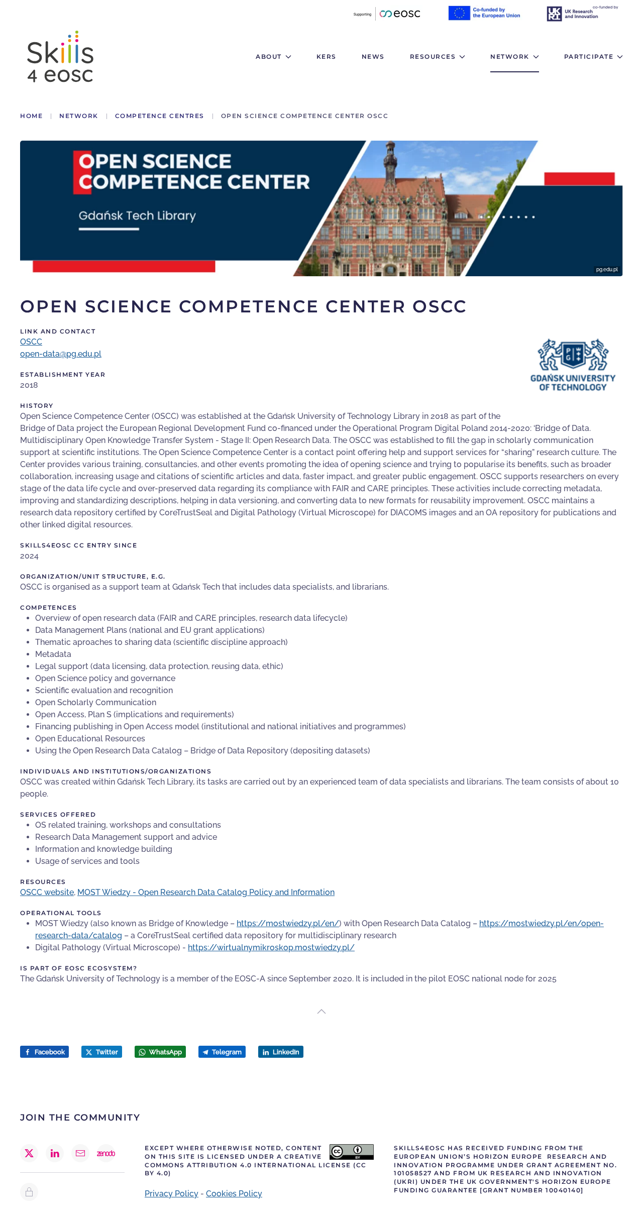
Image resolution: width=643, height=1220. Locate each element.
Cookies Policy (234, 1193)
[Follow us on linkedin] (55, 1153)
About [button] (269, 56)
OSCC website (47, 892)
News (373, 56)
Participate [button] (589, 56)
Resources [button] (433, 56)
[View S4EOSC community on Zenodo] (106, 1153)
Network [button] (509, 56)
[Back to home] (60, 56)
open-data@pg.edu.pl (60, 354)
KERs (326, 56)
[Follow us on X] (29, 1153)
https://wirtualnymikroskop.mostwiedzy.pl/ (271, 947)
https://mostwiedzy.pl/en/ (288, 923)
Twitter (106, 1052)
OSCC (31, 342)
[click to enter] (29, 1192)
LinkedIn (285, 1052)
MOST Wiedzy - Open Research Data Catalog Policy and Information (206, 892)
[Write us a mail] (80, 1153)
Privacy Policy (171, 1193)
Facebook (49, 1052)
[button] (321, 1012)
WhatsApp (165, 1052)
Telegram (226, 1052)
